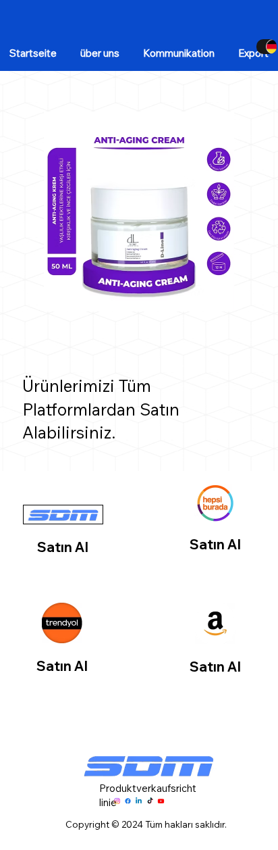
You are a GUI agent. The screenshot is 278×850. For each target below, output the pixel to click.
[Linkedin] (138, 801)
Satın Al (62, 547)
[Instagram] (117, 801)
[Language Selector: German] (266, 46)
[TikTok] (150, 801)
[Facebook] (128, 801)
